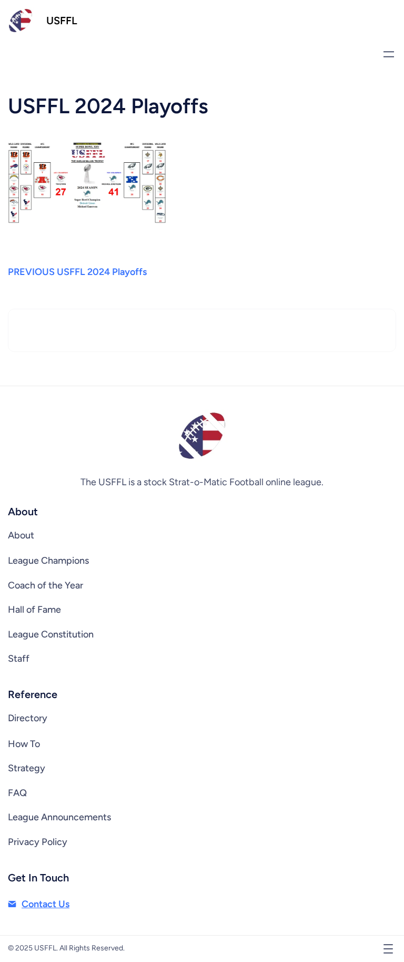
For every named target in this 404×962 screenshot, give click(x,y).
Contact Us (45, 904)
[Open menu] (389, 54)
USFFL (61, 20)
